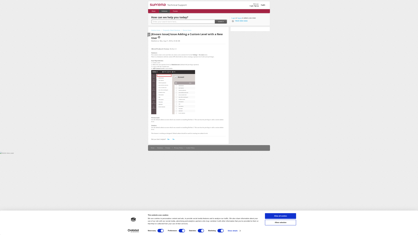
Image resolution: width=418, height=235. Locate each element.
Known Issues (187, 30)
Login (233, 18)
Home (153, 11)
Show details (233, 231)
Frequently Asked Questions (171, 30)
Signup (239, 18)
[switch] (182, 230)
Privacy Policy (178, 148)
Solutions (164, 11)
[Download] (205, 91)
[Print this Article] (159, 37)
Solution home (156, 30)
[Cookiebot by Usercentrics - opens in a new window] (133, 230)
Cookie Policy (190, 148)
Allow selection (280, 222)
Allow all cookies (280, 216)
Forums (175, 11)
